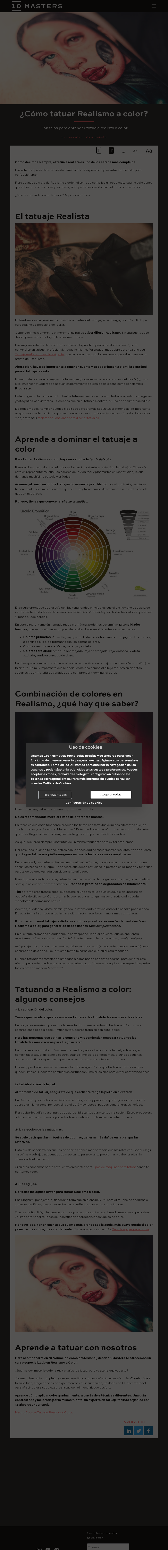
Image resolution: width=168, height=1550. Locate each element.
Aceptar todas (110, 794)
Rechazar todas (55, 794)
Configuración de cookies (84, 802)
